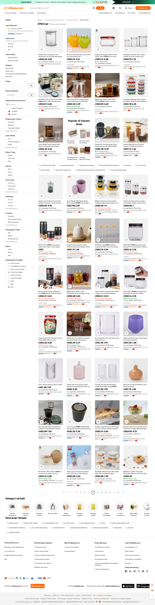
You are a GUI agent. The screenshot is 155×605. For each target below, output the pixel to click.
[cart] (120, 8)
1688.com (56, 595)
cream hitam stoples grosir (39, 527)
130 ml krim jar (141, 165)
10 (105, 492)
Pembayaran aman (40, 547)
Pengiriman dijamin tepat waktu (44, 555)
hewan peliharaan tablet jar (17, 527)
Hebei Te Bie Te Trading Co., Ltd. (133, 108)
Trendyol (100, 595)
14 (118, 492)
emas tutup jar (45, 170)
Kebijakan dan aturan (41, 567)
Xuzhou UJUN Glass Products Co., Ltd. (107, 437)
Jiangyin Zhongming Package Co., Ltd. (79, 436)
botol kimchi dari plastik (48, 165)
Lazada (77, 595)
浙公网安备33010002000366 (112, 602)
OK (31, 85)
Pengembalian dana (101, 559)
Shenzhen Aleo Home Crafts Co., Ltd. (79, 210)
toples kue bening (14, 532)
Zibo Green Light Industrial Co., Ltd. (134, 210)
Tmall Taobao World (67, 595)
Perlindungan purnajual (41, 559)
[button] (94, 8)
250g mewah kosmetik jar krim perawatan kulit (91, 170)
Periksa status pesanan (132, 555)
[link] (152, 585)
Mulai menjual (129, 551)
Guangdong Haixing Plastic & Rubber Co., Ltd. (79, 483)
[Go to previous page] (63, 492)
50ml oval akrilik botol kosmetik (109, 165)
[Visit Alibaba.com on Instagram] (138, 571)
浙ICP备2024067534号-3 (131, 602)
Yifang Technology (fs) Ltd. (132, 153)
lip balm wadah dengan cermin (120, 523)
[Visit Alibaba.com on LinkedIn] (130, 571)
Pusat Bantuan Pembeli (102, 547)
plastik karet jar (13, 523)
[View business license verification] (97, 602)
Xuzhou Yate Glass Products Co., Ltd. (107, 65)
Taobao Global (86, 595)
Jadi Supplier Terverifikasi (133, 559)
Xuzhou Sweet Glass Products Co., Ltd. (79, 110)
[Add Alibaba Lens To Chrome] (38, 586)
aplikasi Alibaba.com (112, 586)
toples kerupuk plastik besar (79, 527)
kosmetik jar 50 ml (59, 527)
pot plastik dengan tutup (51, 523)
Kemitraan (128, 563)
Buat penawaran (70, 551)
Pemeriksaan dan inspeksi (42, 563)
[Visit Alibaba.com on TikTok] (147, 571)
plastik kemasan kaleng (87, 165)
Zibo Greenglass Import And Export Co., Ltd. (50, 210)
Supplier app (79, 586)
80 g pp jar (128, 165)
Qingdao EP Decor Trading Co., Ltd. (49, 436)
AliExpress (47, 595)
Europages (108, 595)
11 (110, 492)
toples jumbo (118, 527)
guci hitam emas (69, 523)
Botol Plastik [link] (84, 20)
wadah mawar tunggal (31, 523)
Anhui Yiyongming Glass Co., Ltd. (134, 438)
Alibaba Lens (16, 586)
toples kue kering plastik (101, 527)
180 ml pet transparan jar (63, 170)
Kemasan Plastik (72, 20)
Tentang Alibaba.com (11, 543)
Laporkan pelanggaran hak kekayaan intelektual (106, 564)
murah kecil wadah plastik (118, 170)
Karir (5, 559)
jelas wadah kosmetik (67, 165)
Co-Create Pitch (9, 551)
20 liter (103, 523)
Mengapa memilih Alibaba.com (14, 547)
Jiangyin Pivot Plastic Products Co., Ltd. (135, 258)
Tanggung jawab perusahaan (13, 555)
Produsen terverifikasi (72, 547)
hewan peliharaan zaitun (87, 523)
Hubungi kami (99, 551)
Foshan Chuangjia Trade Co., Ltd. (49, 108)
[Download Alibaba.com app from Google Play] (144, 586)
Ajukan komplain (100, 555)
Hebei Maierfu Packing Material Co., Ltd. (50, 153)
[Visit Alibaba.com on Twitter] (134, 571)
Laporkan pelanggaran (102, 569)
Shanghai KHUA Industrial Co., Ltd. (134, 66)
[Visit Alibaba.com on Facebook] (126, 571)
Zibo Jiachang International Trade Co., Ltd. (107, 212)
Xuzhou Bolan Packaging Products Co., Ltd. (50, 63)
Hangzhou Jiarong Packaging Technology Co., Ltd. (135, 482)
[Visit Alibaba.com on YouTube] (143, 571)
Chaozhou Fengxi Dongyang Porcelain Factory (79, 256)
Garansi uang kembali (41, 551)
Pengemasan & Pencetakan (54, 20)
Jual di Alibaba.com (131, 547)
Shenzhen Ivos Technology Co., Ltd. (106, 254)
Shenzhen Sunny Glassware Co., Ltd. (78, 349)
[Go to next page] (123, 492)
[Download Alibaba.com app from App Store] (128, 586)
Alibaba (40, 20)
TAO (94, 595)
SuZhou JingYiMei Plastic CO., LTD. (78, 66)
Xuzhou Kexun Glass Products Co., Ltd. (107, 111)
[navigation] (20, 256)
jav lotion (130, 527)
